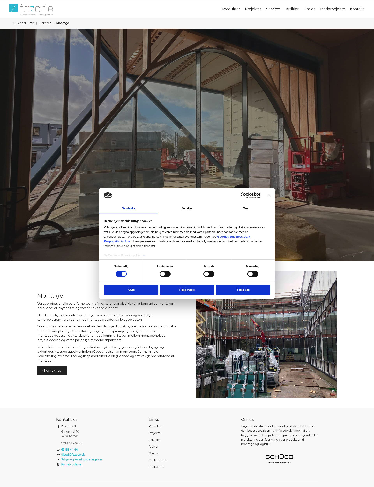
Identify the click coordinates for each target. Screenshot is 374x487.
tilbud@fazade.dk (73, 454)
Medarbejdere (158, 460)
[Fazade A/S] (31, 10)
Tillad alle (243, 289)
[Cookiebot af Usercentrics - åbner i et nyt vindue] (243, 195)
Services (154, 440)
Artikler (154, 446)
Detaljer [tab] (187, 208)
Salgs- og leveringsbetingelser (81, 459)
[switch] (165, 274)
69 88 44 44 (69, 449)
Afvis (131, 289)
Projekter (155, 433)
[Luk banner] (269, 195)
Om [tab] (245, 208)
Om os (153, 453)
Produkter (156, 426)
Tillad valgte (187, 289)
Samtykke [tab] (128, 208)
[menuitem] (231, 9)
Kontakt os (156, 467)
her (143, 255)
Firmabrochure (71, 464)
